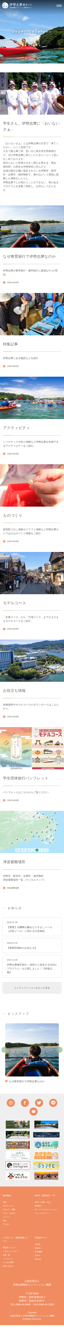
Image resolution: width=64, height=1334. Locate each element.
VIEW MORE (13, 282)
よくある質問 (8, 1262)
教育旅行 (38, 1206)
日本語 (37, 1244)
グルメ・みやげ (9, 1213)
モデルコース (8, 1206)
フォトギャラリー (42, 1213)
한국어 (37, 1255)
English (38, 1248)
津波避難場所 (13, 888)
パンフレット (8, 1259)
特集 (4, 1202)
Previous (4, 1050)
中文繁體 (38, 1252)
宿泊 (4, 1221)
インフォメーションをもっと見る (32, 988)
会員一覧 (6, 1255)
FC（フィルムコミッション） (47, 1209)
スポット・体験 (9, 1209)
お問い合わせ (8, 1266)
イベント (6, 1217)
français (38, 1259)
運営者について (9, 1248)
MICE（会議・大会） (43, 1202)
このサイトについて (11, 1251)
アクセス (6, 1224)
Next (60, 1050)
